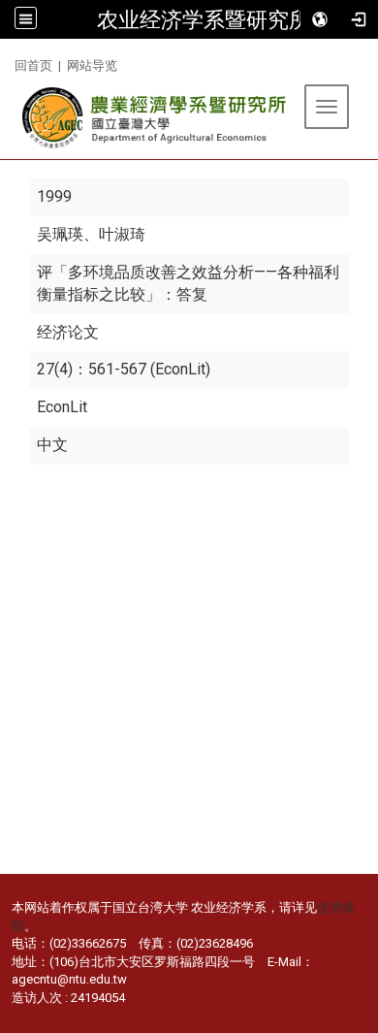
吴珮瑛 (60, 234)
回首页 (33, 65)
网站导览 (92, 65)
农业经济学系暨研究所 (203, 19)
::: (7, 62)
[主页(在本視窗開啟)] (156, 117)
